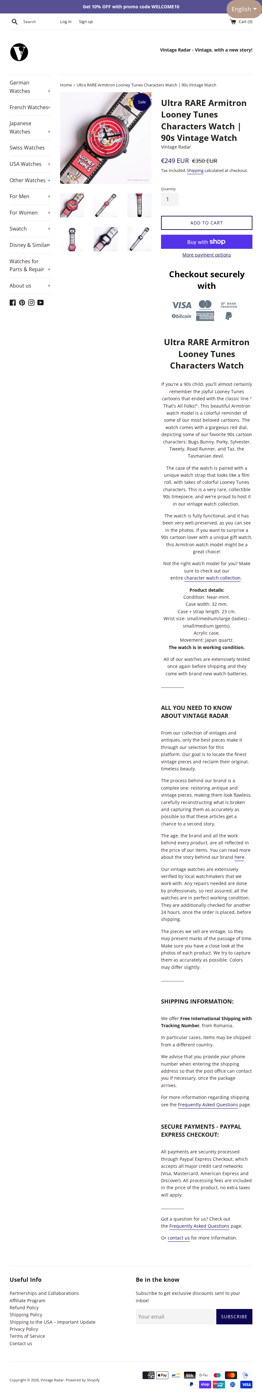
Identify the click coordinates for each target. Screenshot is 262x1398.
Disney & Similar (30, 244)
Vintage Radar (52, 1380)
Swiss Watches (27, 147)
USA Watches (30, 163)
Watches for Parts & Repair (30, 265)
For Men (30, 196)
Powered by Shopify (83, 1380)
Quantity (168, 188)
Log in (66, 21)
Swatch (30, 228)
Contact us (21, 1343)
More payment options (206, 255)
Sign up (86, 21)
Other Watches (30, 180)
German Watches (30, 86)
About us (30, 285)
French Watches (30, 107)
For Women (30, 212)
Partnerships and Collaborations (44, 1293)
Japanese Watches (30, 127)
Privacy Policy (24, 1329)
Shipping (195, 170)
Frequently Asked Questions (208, 1104)
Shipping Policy (26, 1315)
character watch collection (212, 578)
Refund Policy (24, 1308)
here (239, 857)
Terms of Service (27, 1336)
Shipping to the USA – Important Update (53, 1322)
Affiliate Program (27, 1300)
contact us (179, 1238)
